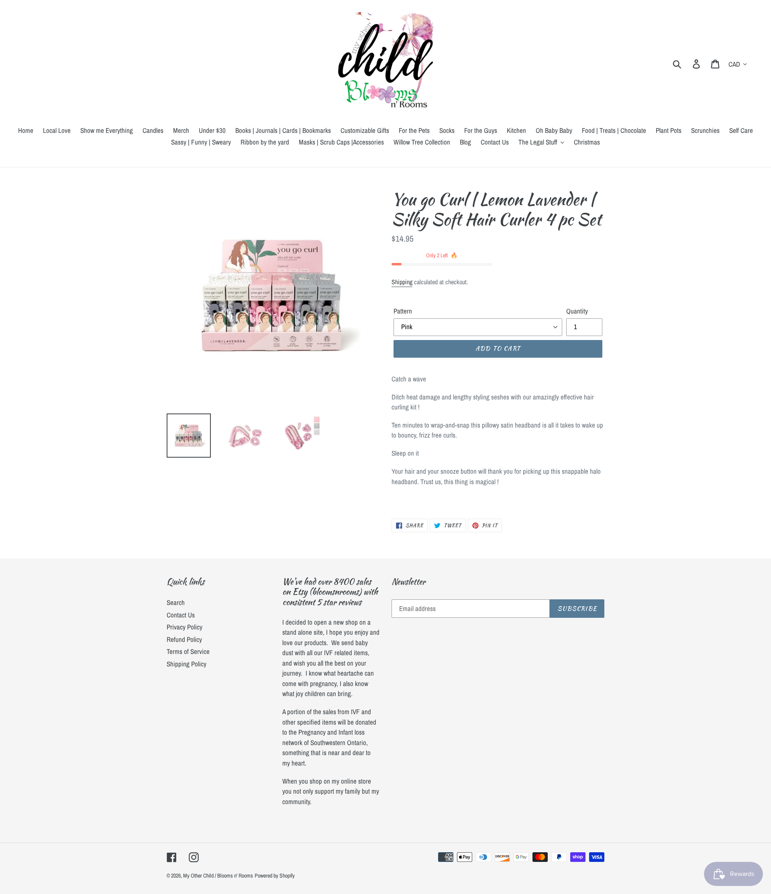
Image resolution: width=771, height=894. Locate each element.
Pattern (403, 311)
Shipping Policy (186, 663)
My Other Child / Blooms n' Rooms (218, 875)
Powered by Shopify (275, 875)
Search (176, 602)
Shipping (402, 281)
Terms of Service (188, 651)
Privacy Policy (184, 626)
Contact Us (181, 614)
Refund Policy (184, 639)
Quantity (577, 311)
